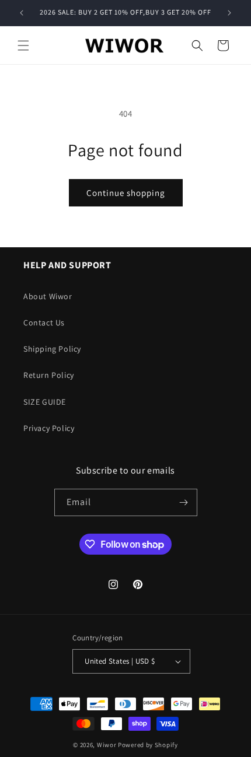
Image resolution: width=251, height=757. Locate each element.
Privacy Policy (48, 428)
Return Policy (48, 375)
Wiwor (107, 745)
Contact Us (44, 322)
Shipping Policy (52, 349)
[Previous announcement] (21, 13)
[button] (23, 45)
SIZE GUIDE (44, 402)
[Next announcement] (229, 13)
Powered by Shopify (148, 745)
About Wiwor (47, 296)
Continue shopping (125, 192)
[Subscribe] (184, 502)
